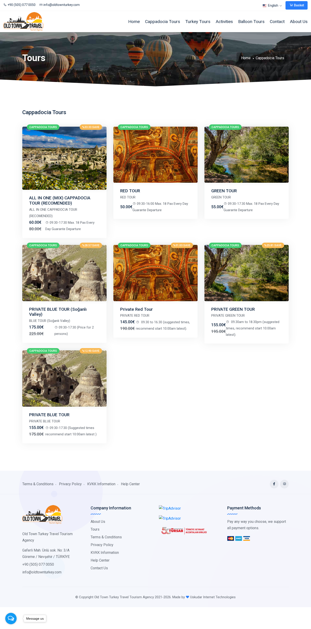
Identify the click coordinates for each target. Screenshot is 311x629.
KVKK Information (101, 484)
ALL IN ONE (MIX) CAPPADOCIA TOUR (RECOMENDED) (59, 200)
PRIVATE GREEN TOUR (233, 309)
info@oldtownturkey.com (61, 5)
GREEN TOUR (224, 190)
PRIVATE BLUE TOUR (49, 414)
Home (134, 21)
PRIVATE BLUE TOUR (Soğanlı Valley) (58, 312)
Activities (224, 21)
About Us (299, 21)
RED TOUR (130, 190)
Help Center (130, 484)
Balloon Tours (251, 21)
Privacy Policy (70, 484)
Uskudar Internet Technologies (213, 597)
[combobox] (273, 5)
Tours (95, 529)
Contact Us (99, 568)
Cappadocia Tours (162, 21)
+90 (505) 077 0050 (22, 5)
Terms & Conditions (38, 484)
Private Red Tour (136, 309)
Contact (277, 21)
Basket (298, 5)
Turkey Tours (197, 21)
